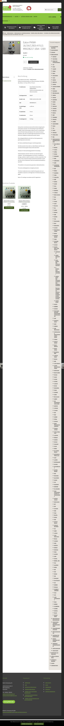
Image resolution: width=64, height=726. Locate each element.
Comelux (54, 108)
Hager (55, 239)
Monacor (54, 110)
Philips (55, 419)
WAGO (55, 448)
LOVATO (56, 459)
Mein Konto (48, 682)
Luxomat (56, 435)
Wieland (56, 437)
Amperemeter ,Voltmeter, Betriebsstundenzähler (56, 624)
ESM (55, 318)
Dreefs (54, 101)
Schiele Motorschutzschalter (57, 367)
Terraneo (56, 508)
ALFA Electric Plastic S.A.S (57, 455)
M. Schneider (57, 488)
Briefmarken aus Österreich (54, 653)
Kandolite (55, 99)
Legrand (56, 383)
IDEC (55, 519)
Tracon (55, 149)
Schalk (55, 183)
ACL (55, 208)
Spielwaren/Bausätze (7, 16)
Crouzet (56, 410)
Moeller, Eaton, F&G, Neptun (37, 33)
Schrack (55, 244)
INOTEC (55, 216)
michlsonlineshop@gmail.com (10, 695)
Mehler (55, 181)
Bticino (55, 538)
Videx (55, 175)
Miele (54, 88)
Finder (55, 390)
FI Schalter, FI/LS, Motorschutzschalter (52, 33)
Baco (55, 223)
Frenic (54, 130)
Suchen (59, 9)
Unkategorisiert (54, 665)
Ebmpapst (56, 578)
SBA (55, 576)
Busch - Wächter (56, 345)
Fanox (54, 126)
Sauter (55, 377)
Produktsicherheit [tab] (7, 80)
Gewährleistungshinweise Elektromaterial (30, 695)
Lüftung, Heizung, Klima (26, 16)
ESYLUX (55, 442)
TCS (53, 128)
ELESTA (55, 304)
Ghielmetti (56, 156)
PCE (55, 482)
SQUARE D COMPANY (56, 590)
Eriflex (55, 151)
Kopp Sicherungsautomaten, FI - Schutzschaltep (57, 493)
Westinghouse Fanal (57, 230)
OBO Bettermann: (57, 329)
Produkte (47, 689)
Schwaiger (55, 117)
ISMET (55, 530)
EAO (55, 168)
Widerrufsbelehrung (30, 689)
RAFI (53, 115)
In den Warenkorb (33, 62)
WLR (55, 414)
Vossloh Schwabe (56, 86)
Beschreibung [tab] (6, 77)
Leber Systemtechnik (57, 598)
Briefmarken (5, 20)
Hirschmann (55, 75)
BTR (55, 506)
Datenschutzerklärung (30, 687)
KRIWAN (56, 584)
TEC (55, 528)
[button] (19, 43)
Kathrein (54, 56)
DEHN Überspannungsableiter (57, 425)
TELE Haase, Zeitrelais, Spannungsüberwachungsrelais (57, 313)
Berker (55, 233)
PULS (55, 592)
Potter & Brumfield (56, 526)
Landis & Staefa (56, 356)
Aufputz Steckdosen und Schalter (56, 640)
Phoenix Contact (56, 429)
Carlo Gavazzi (57, 363)
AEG (55, 412)
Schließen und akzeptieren (27, 723)
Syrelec (55, 379)
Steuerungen (55, 650)
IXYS (55, 595)
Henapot (54, 119)
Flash (55, 513)
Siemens (56, 308)
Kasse (46, 685)
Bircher (54, 112)
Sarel (55, 457)
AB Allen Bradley (56, 470)
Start (5, 33)
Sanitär (35, 16)
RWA (55, 510)
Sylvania (56, 421)
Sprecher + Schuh (56, 321)
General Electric (55, 522)
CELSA (55, 446)
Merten (55, 359)
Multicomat (56, 370)
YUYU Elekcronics (56, 536)
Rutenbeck (56, 484)
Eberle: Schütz (55, 349)
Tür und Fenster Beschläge (54, 47)
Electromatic (57, 221)
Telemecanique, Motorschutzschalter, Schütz (57, 334)
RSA (53, 137)
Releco (55, 170)
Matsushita (56, 225)
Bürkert (55, 212)
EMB (55, 179)
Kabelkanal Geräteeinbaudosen (56, 645)
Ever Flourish (57, 580)
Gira (55, 197)
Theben (55, 339)
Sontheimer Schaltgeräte (57, 165)
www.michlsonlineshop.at (9, 694)
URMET (55, 399)
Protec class (55, 134)
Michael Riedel (55, 615)
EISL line (56, 205)
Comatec (56, 541)
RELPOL (55, 515)
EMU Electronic (56, 93)
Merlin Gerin (56, 502)
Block (54, 73)
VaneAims (56, 172)
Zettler (55, 517)
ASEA (55, 543)
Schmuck (53, 52)
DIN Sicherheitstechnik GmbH (57, 402)
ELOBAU (56, 608)
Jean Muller (56, 477)
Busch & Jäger (57, 372)
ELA (55, 582)
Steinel (55, 480)
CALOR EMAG (55, 123)
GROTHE (56, 406)
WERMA (55, 604)
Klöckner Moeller (56, 236)
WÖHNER (56, 486)
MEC (55, 473)
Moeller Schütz (57, 301)
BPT (55, 504)
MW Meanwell (57, 462)
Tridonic (56, 192)
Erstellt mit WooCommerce (20, 712)
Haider (55, 210)
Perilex (55, 154)
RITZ (55, 571)
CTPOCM (56, 408)
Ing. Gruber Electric (56, 451)
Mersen (55, 147)
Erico (55, 186)
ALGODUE (56, 565)
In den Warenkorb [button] (9, 207)
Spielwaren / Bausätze (53, 660)
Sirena (54, 104)
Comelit (54, 69)
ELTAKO (55, 381)
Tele (55, 219)
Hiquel (55, 201)
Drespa (55, 558)
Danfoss (56, 610)
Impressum (27, 682)
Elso (55, 199)
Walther (56, 547)
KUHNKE (56, 392)
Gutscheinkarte (54, 50)
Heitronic (55, 106)
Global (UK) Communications (56, 61)
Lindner (55, 533)
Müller (55, 567)
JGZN (55, 162)
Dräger (54, 71)
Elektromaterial (10, 33)
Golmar (54, 79)
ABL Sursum (56, 396)
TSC (53, 64)
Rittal (55, 602)
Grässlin (56, 439)
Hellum (54, 95)
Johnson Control (56, 499)
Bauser (55, 612)
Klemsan (56, 587)
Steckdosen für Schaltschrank (56, 636)
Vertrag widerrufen (50, 691)
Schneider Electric (56, 242)
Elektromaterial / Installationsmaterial (22, 33)
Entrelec (56, 464)
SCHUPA (56, 554)
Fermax (55, 374)
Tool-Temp (55, 58)
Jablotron (55, 82)
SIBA (55, 214)
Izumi (55, 203)
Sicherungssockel (56, 648)
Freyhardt (56, 444)
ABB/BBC (56, 306)
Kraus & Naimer (55, 342)
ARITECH (56, 545)
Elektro (16, 16)
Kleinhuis (56, 549)
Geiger (55, 188)
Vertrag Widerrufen (9, 701)
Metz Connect (57, 194)
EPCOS (55, 385)
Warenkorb (48, 687)
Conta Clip (56, 177)
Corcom (55, 227)
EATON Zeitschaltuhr (58, 257)
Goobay (54, 84)
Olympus (54, 132)
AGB (26, 685)
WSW (55, 324)
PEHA (55, 552)
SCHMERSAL (56, 606)
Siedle (55, 394)
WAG (55, 158)
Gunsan (54, 97)
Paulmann (55, 90)
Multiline (56, 190)
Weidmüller (56, 388)
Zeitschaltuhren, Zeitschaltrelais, (56, 619)
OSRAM (55, 417)
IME (55, 569)
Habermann (56, 160)
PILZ (55, 562)
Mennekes (56, 475)
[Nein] (62, 723)
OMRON (56, 326)
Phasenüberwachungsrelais (56, 629)
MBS (55, 361)
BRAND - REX (57, 560)
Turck (54, 77)
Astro (54, 66)
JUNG (55, 556)
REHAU (55, 574)
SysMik (54, 121)
